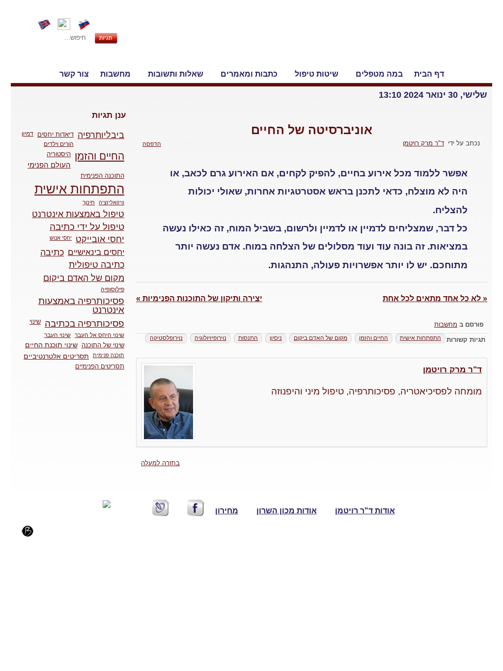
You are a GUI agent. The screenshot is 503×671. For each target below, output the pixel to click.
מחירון (226, 510)
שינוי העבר (57, 335)
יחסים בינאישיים (96, 252)
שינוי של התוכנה (103, 345)
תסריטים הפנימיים (99, 366)
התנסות (248, 338)
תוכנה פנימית (108, 355)
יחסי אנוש (61, 238)
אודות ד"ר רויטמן (365, 510)
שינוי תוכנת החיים (51, 345)
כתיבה (52, 252)
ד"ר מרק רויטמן (452, 369)
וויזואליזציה (111, 202)
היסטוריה (59, 154)
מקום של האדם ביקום (320, 338)
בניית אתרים (51, 535)
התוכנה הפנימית (102, 175)
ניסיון (276, 338)
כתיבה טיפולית (96, 265)
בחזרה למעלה (160, 463)
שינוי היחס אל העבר (99, 335)
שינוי (35, 321)
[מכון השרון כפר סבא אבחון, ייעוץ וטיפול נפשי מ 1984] (434, 38)
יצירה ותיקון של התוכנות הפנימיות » (199, 298)
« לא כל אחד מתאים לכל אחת (435, 298)
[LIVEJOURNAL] (160, 508)
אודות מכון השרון (286, 510)
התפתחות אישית (420, 338)
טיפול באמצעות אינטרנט (78, 214)
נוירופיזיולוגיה (210, 338)
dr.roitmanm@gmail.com (186, 547)
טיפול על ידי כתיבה (87, 227)
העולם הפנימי (49, 165)
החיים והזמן (373, 338)
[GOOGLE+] (97, 526)
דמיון (27, 133)
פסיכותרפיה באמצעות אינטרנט (81, 305)
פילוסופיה (112, 289)
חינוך (89, 202)
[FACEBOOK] (195, 508)
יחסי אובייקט (100, 239)
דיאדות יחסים (55, 134)
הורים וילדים (59, 143)
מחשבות (445, 324)
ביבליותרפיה (101, 135)
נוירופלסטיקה (166, 338)
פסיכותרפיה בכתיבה (84, 323)
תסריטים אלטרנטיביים (56, 356)
